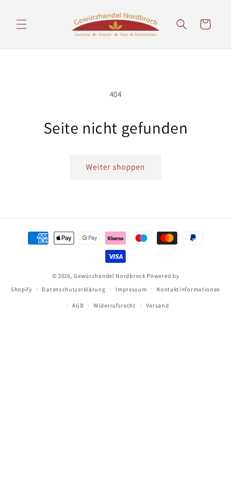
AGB (77, 305)
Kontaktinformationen (188, 289)
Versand (157, 305)
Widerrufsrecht (114, 305)
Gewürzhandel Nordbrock (109, 276)
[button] (21, 24)
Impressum (131, 289)
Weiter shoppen (115, 167)
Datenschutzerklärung (73, 289)
